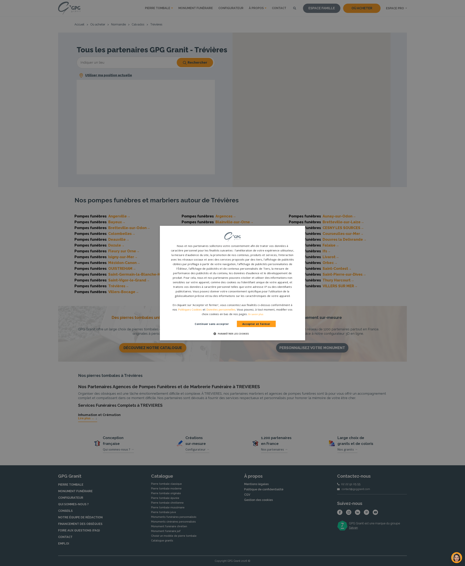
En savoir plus (255, 314)
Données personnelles (221, 309)
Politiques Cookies (190, 309)
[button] (232, 333)
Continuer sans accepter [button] (212, 324)
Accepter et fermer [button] (256, 324)
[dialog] (232, 283)
